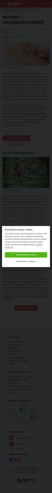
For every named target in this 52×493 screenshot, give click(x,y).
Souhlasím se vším (26, 255)
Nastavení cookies (26, 261)
